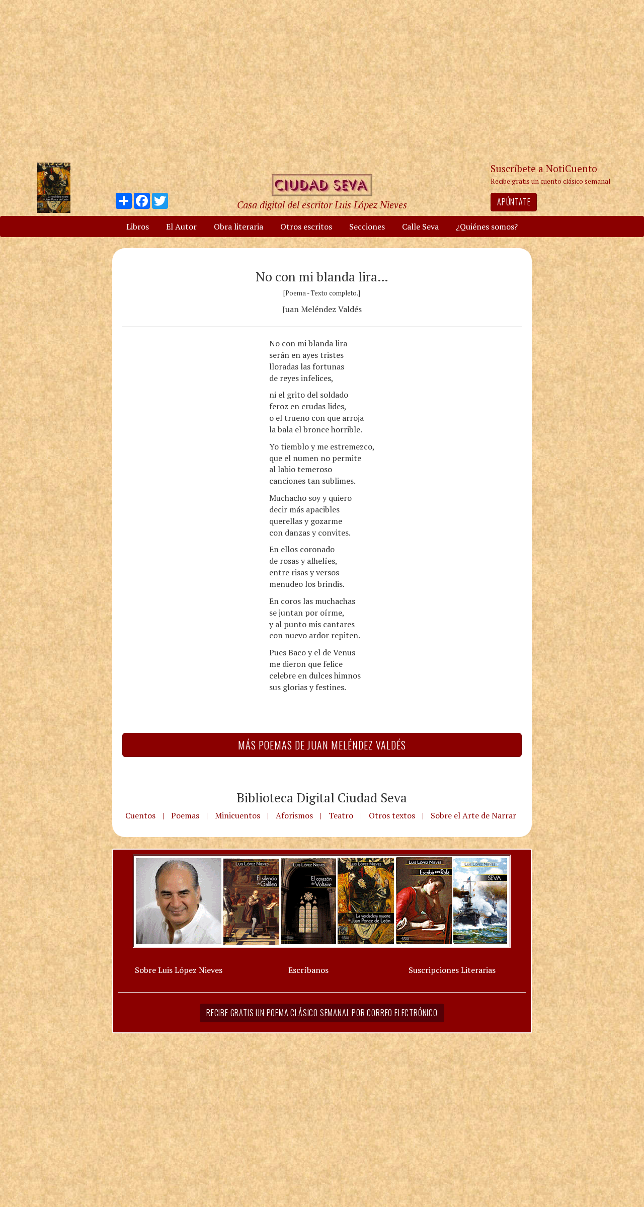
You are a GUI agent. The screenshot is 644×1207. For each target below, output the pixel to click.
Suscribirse (270, 680)
